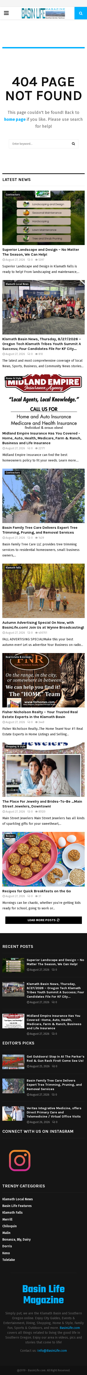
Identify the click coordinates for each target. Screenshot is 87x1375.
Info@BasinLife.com (52, 1351)
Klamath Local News (17, 284)
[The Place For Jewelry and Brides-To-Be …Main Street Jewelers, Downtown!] (43, 769)
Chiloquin (9, 1226)
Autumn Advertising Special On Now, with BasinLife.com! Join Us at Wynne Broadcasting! (43, 625)
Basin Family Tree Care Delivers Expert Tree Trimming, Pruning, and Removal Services (39, 530)
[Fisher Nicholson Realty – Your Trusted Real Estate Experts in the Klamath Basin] (43, 680)
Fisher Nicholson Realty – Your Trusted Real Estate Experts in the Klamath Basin (40, 714)
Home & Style (13, 378)
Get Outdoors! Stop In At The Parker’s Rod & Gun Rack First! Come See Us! (55, 1059)
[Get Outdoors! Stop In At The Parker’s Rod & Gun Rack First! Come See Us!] (13, 1062)
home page (15, 119)
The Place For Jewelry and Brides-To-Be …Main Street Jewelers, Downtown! (42, 803)
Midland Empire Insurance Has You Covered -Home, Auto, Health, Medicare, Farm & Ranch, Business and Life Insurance (41, 438)
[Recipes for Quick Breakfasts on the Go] (43, 859)
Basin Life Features (17, 1206)
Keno (6, 1253)
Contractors (13, 194)
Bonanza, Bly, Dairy (16, 1240)
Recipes (10, 836)
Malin (6, 1233)
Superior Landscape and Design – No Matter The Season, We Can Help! (40, 252)
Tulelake (8, 1260)
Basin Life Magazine (43, 1295)
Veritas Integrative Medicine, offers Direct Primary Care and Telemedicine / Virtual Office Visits (54, 1112)
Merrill (7, 1219)
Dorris (7, 1246)
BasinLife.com (70, 1328)
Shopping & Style (16, 746)
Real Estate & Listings (19, 657)
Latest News (16, 179)
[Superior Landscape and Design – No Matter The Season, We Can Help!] (43, 218)
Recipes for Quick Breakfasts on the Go (36, 891)
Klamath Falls (13, 567)
